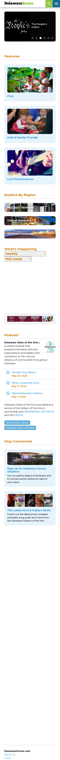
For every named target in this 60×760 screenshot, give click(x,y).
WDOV (19, 415)
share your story (17, 422)
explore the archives (20, 427)
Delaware (18, 4)
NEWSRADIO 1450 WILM (39, 411)
